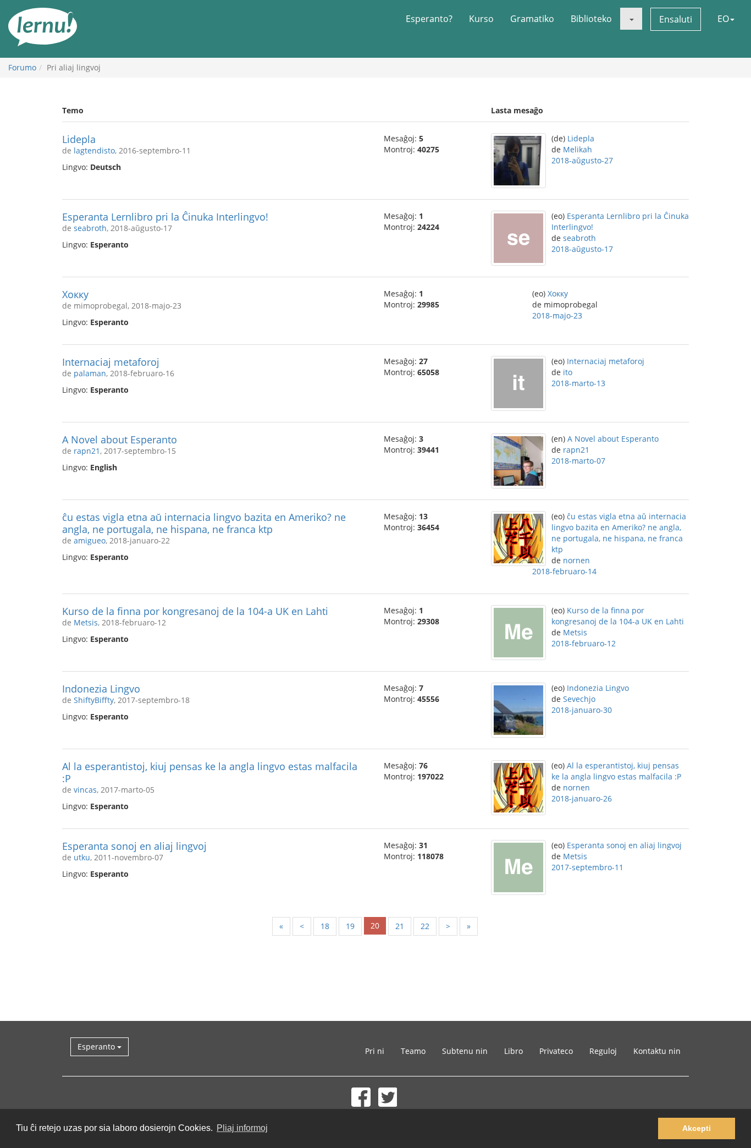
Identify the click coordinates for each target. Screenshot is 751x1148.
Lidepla (79, 139)
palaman (90, 373)
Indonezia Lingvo (101, 688)
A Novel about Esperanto (119, 439)
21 (399, 926)
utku (82, 857)
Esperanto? (429, 19)
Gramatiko (532, 19)
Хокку (75, 294)
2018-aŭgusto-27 (582, 160)
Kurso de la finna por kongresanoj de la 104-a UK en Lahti (195, 611)
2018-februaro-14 (564, 571)
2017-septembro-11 (587, 867)
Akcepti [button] (696, 1128)
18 (325, 926)
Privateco (556, 1051)
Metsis (86, 622)
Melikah (577, 149)
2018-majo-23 (557, 315)
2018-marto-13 (578, 383)
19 (350, 926)
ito (567, 372)
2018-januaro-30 (581, 710)
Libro (513, 1051)
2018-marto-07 (578, 460)
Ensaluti (675, 19)
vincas (85, 789)
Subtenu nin (465, 1051)
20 (375, 925)
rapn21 (87, 451)
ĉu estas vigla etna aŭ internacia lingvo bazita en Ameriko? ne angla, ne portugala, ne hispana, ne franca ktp (204, 523)
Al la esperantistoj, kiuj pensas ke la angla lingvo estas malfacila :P (209, 772)
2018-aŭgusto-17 (582, 249)
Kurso (481, 19)
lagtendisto (94, 150)
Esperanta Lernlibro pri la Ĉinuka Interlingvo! (165, 216)
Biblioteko (591, 19)
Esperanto (97, 1046)
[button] (631, 19)
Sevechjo (579, 699)
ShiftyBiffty (94, 700)
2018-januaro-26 (581, 798)
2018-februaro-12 (583, 643)
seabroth (90, 228)
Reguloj (603, 1051)
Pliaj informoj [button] (242, 1128)
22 (425, 926)
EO (723, 19)
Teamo (413, 1051)
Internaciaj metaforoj (110, 362)
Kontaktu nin (657, 1051)
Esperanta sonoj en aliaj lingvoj (134, 846)
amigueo (90, 540)
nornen (576, 560)
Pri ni (374, 1051)
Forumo (22, 67)
